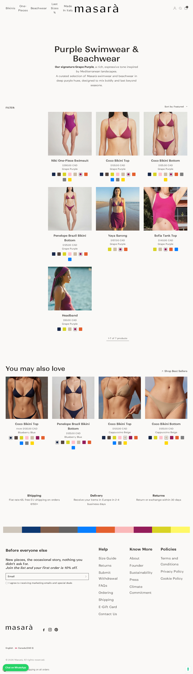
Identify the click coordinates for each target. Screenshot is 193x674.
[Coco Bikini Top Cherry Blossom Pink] (117, 174)
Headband (70, 315)
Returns (105, 565)
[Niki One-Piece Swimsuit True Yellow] (69, 179)
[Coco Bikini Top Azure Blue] (112, 179)
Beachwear (39, 8)
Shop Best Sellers (175, 371)
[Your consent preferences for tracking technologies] (188, 669)
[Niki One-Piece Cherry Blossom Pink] (69, 174)
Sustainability (141, 573)
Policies (168, 549)
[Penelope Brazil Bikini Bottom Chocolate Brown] (59, 254)
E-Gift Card (108, 607)
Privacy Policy (172, 571)
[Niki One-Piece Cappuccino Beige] (75, 174)
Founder (136, 565)
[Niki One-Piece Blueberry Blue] (53, 174)
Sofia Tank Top (165, 235)
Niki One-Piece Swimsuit (69, 160)
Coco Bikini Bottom (165, 160)
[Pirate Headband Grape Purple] (70, 288)
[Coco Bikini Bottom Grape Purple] (165, 134)
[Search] (180, 8)
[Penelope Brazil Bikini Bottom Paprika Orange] (86, 254)
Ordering (106, 593)
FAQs (103, 586)
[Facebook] (43, 630)
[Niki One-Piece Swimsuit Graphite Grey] (64, 179)
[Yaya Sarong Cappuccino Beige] (115, 249)
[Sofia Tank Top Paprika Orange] (171, 249)
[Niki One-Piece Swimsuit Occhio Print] (75, 179)
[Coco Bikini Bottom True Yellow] (165, 179)
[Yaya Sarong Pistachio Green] (109, 249)
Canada (25, 648)
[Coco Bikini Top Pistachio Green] (112, 174)
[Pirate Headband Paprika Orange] (80, 329)
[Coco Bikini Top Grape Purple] (118, 134)
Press (134, 580)
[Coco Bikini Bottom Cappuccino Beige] (165, 174)
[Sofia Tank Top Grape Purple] (165, 209)
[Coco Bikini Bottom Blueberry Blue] (149, 174)
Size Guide (107, 558)
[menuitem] (11, 8)
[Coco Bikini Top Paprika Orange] (133, 174)
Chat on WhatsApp (15, 667)
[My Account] (175, 8)
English (9, 648)
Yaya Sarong (117, 235)
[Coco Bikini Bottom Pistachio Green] (155, 174)
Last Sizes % (54, 8)
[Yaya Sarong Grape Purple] (118, 209)
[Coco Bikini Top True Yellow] (123, 179)
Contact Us (108, 614)
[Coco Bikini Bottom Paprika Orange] (176, 174)
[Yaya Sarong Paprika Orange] (125, 249)
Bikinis (10, 8)
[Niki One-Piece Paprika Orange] (86, 174)
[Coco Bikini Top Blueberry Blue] (101, 174)
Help (103, 549)
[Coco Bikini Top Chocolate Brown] (107, 174)
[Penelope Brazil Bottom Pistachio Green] (64, 254)
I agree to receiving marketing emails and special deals (40, 583)
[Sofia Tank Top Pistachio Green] (155, 249)
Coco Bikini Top (117, 160)
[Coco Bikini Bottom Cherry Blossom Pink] (160, 174)
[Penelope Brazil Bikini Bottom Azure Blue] (69, 259)
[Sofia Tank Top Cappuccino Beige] (160, 249)
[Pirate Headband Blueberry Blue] (59, 329)
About (134, 558)
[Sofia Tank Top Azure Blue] (176, 249)
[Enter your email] (86, 576)
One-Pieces (23, 8)
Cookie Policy (172, 578)
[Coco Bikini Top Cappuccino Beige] (123, 174)
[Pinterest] (56, 630)
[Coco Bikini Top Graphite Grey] (117, 179)
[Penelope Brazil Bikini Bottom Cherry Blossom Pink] (69, 254)
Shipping (106, 600)
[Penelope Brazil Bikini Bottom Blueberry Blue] (53, 254)
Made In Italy (68, 8)
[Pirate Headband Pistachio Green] (64, 329)
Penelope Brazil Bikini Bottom (70, 238)
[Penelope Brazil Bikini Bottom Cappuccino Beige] (75, 254)
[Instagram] (50, 630)
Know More (141, 549)
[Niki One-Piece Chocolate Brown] (59, 174)
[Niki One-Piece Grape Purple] (70, 134)
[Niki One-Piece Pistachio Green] (64, 174)
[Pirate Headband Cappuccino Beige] (69, 329)
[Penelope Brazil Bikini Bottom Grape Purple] (70, 209)
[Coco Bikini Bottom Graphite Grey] (181, 174)
